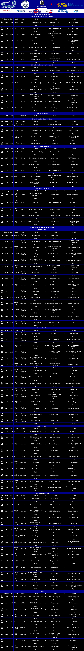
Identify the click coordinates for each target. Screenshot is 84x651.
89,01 (35, 307)
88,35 (54, 484)
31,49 (54, 44)
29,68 (73, 186)
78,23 (54, 459)
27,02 (35, 218)
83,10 (54, 564)
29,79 (35, 44)
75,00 (54, 643)
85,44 (35, 447)
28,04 (54, 218)
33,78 (54, 212)
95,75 (35, 386)
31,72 (54, 198)
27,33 (35, 31)
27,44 (54, 225)
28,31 (73, 92)
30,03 (73, 173)
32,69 (54, 73)
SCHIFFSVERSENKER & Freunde (54, 266)
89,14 (54, 349)
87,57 (54, 386)
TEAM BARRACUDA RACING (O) (54, 34)
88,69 (54, 533)
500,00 (74, 238)
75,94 (35, 508)
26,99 (54, 111)
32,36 (54, 80)
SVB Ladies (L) (54, 22)
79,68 (73, 606)
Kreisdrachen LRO (35, 316)
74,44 (73, 582)
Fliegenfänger (55, 291)
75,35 (73, 589)
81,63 (35, 637)
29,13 (73, 206)
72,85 (35, 472)
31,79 (73, 167)
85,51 (73, 618)
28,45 (35, 37)
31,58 (73, 50)
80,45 (73, 269)
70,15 (35, 275)
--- (73, 235)
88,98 (54, 288)
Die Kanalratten (35, 310)
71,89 (35, 478)
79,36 (73, 520)
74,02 (35, 238)
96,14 (73, 250)
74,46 (73, 478)
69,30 (35, 539)
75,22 (35, 643)
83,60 (35, 551)
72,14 (35, 244)
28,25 (35, 62)
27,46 (35, 80)
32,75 (35, 73)
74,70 (54, 336)
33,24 (73, 180)
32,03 (73, 73)
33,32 (35, 25)
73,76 (73, 355)
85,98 (35, 514)
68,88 (73, 244)
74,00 (54, 275)
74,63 (35, 336)
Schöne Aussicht (36, 322)
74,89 (54, 582)
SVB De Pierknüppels (73, 59)
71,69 (73, 649)
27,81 (35, 167)
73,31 (35, 612)
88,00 (73, 294)
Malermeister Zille (73, 316)
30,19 (35, 104)
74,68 (73, 643)
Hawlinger (36, 247)
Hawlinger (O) (74, 47)
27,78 (35, 127)
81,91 (35, 606)
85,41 (35, 533)
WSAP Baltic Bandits (54, 28)
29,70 (54, 180)
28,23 (35, 92)
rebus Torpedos (35, 297)
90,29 (73, 533)
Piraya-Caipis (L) (36, 22)
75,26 (54, 417)
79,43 (54, 294)
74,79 (73, 398)
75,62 (35, 453)
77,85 (54, 263)
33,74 (73, 212)
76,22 (35, 325)
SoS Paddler (36, 291)
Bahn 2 (55, 19)
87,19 (73, 307)
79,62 (73, 441)
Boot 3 (73, 115)
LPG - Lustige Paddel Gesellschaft (36, 260)
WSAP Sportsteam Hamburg (73, 285)
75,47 (35, 294)
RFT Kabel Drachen (55, 260)
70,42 (54, 244)
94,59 (73, 484)
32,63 (73, 25)
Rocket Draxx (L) (74, 22)
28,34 (35, 86)
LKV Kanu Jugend (35, 303)
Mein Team (54, 272)
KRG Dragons (55, 53)
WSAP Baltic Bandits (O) (54, 47)
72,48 (54, 612)
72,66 (35, 490)
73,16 (73, 545)
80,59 (35, 557)
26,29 (35, 161)
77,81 (73, 411)
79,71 (54, 380)
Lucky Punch (36, 28)
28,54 (54, 50)
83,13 (73, 637)
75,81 (35, 520)
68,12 (35, 380)
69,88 (35, 342)
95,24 (73, 576)
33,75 (54, 155)
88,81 (54, 600)
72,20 (54, 398)
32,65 (73, 134)
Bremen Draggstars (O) (73, 34)
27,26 (54, 62)
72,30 (73, 526)
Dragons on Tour (54, 278)
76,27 (35, 459)
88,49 (35, 484)
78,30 (54, 441)
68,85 (35, 545)
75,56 (35, 582)
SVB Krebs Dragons (73, 28)
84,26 (35, 367)
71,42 (73, 631)
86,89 (35, 349)
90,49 (73, 466)
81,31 (73, 508)
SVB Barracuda (54, 285)
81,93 (54, 367)
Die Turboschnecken (74, 247)
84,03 (54, 606)
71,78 (54, 526)
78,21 (35, 361)
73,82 (54, 361)
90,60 (54, 618)
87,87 (54, 307)
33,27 (73, 37)
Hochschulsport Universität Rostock (73, 253)
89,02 (54, 466)
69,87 (54, 545)
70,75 (35, 631)
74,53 (73, 501)
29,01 (73, 218)
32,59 (54, 25)
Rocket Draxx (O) (36, 34)
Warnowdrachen (36, 278)
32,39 (73, 44)
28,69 (73, 62)
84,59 (54, 514)
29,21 (54, 167)
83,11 (73, 434)
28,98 (54, 104)
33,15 (35, 155)
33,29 (73, 198)
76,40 (54, 501)
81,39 (73, 557)
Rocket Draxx (55, 316)
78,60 (73, 459)
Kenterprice (73, 291)
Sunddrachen (36, 235)
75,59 (35, 589)
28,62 (54, 173)
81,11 (73, 349)
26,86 (73, 80)
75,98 (54, 411)
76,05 (54, 589)
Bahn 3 (74, 19)
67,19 (73, 263)
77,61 (54, 508)
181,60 (55, 637)
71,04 (35, 526)
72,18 (35, 300)
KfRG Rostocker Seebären (73, 53)
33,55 (73, 155)
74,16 (73, 300)
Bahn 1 (36, 19)
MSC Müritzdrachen (36, 266)
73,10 (54, 319)
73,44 (54, 490)
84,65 (54, 551)
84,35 (35, 570)
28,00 (35, 50)
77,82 (73, 361)
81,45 (35, 564)
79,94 (73, 282)
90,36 (35, 576)
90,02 (54, 269)
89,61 (35, 600)
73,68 (73, 625)
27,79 (35, 206)
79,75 (54, 557)
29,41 (54, 37)
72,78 (73, 612)
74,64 (35, 319)
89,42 (73, 447)
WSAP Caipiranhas (36, 53)
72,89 (54, 423)
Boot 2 (55, 115)
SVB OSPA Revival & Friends (54, 309)
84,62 (35, 269)
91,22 (54, 576)
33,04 (35, 212)
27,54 (35, 173)
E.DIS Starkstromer (73, 278)
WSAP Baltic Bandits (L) (74, 70)
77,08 (35, 263)
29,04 (54, 186)
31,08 (73, 31)
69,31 (35, 392)
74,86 (73, 257)
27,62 (35, 140)
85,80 (35, 466)
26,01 (73, 56)
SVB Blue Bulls (35, 59)
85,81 (35, 250)
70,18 (54, 355)
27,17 (54, 56)
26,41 (35, 225)
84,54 (73, 392)
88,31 (54, 447)
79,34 (35, 434)
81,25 (73, 417)
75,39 (35, 417)
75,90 (54, 520)
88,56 (73, 551)
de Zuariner (35, 272)
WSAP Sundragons (36, 285)
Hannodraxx (35, 41)
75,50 (54, 300)
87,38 (73, 405)
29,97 (54, 127)
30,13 (73, 127)
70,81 (54, 342)
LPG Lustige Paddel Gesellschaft (73, 40)
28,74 (73, 161)
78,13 (54, 325)
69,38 (54, 238)
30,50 (73, 140)
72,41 (54, 478)
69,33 (35, 257)
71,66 (54, 313)
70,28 (54, 649)
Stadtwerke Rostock (54, 322)
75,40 (73, 423)
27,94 (35, 186)
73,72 (73, 342)
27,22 (73, 104)
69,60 (54, 539)
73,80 (73, 313)
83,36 (54, 392)
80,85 (73, 288)
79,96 (73, 453)
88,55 (35, 288)
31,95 (54, 134)
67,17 (73, 336)
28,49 (73, 111)
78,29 (54, 434)
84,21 (54, 250)
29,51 (35, 98)
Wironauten (54, 41)
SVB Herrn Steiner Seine (54, 303)
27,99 (54, 98)
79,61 (35, 441)
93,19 (54, 405)
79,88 (73, 380)
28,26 (54, 140)
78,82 (35, 313)
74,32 (54, 472)
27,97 (54, 31)
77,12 (35, 411)
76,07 (35, 625)
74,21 (73, 472)
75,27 (54, 453)
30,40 (35, 198)
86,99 (73, 367)
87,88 (73, 319)
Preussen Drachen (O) (35, 47)
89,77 (73, 514)
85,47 (35, 405)
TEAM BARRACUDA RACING (54, 247)
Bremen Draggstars (73, 303)
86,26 (73, 386)
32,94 (54, 86)
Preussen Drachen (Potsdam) (54, 59)
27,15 (54, 161)
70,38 (54, 631)
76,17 (54, 625)
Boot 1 (36, 115)
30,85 (54, 92)
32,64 (35, 134)
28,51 (35, 56)
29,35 (35, 111)
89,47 (73, 600)
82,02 (54, 282)
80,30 (35, 282)
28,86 (73, 86)
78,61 (35, 374)
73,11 (54, 257)
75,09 (73, 275)
